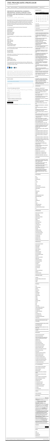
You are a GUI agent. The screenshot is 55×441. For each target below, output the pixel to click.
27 (40, 21)
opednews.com (37, 200)
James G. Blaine (29, 72)
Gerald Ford (40, 406)
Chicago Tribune (37, 215)
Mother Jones (37, 250)
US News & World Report (38, 270)
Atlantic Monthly (37, 245)
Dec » (38, 23)
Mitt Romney (37, 410)
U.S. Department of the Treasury (39, 384)
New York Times (37, 227)
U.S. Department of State (38, 383)
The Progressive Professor (21, 2)
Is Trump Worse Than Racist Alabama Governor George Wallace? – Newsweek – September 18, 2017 (41, 43)
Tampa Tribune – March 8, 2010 (39, 141)
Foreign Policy (37, 247)
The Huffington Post (38, 313)
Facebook (36, 277)
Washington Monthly (38, 272)
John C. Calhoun (16, 73)
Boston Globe (37, 214)
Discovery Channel (38, 185)
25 (36, 21)
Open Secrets (37, 351)
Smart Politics (37, 305)
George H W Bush (42, 405)
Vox (35, 208)
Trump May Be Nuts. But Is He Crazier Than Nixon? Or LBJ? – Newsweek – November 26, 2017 (41, 65)
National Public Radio (38, 196)
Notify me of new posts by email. (13, 100)
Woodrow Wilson (42, 422)
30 (45, 21)
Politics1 (36, 297)
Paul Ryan (41, 410)
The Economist (37, 262)
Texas (47, 418)
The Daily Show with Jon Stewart (39, 206)
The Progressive (37, 267)
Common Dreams (37, 287)
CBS (36, 183)
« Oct (36, 23)
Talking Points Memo (38, 204)
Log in (36, 431)
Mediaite (36, 192)
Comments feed (37, 434)
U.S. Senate (37, 387)
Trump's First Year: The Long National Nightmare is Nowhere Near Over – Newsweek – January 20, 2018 (42, 68)
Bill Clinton (41, 399)
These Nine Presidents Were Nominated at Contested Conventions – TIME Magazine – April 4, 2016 (41, 62)
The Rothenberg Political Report (39, 316)
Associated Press (37, 179)
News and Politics (10, 71)
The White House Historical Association (40, 359)
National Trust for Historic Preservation (40, 348)
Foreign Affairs (37, 246)
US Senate (45, 421)
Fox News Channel (43, 404)
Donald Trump (39, 403)
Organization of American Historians (40, 352)
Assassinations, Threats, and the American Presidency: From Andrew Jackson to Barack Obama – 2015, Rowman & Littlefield (41, 79)
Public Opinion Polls (42, 414)
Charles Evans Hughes (22, 71)
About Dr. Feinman (14, 7)
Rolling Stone (37, 258)
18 (36, 19)
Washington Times (38, 239)
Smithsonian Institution (38, 379)
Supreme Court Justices (10, 75)
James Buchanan (19, 72)
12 (38, 18)
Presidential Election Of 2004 (22, 74)
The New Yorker (37, 266)
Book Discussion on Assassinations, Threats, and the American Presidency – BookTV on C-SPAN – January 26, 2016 (41, 160)
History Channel (37, 188)
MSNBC (36, 193)
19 (38, 19)
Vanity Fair (36, 271)
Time (36, 268)
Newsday (36, 228)
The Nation (37, 263)
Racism (46, 414)
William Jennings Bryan (22, 75)
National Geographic (38, 251)
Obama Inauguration (38, 393)
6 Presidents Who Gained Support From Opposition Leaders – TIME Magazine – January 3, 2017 (42, 36)
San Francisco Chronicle (38, 231)
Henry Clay (10, 72)
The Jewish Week (37, 236)
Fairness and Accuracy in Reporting (40, 187)
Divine (44, 439)
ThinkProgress (37, 317)
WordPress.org (37, 435)
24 (47, 19)
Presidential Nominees (29, 74)
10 (47, 16)
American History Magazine (39, 243)
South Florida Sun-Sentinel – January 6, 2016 (41, 130)
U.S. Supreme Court (38, 388)
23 (45, 19)
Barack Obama (17, 71)
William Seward (28, 75)
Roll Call (36, 301)
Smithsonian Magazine (38, 259)
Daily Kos (36, 288)
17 (47, 18)
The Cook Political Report (38, 308)
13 (40, 18)
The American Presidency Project (40, 356)
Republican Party (40, 416)
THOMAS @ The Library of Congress (40, 360)
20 (40, 19)
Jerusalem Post (37, 220)
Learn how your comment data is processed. (24, 104)
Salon (36, 303)
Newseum (36, 375)
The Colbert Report (38, 205)
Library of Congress (38, 369)
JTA (35, 189)
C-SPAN (36, 181)
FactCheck (36, 291)
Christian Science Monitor (38, 216)
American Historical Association (39, 334)
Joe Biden (44, 407)
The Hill (36, 312)
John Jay (20, 73)
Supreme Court (37, 418)
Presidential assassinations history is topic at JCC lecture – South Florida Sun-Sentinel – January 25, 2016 (41, 126)
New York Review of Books (39, 254)
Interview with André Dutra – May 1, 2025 (41, 122)
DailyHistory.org (37, 339)
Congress (45, 399)
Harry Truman (44, 406)
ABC (36, 176)
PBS (36, 201)
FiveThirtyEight (37, 292)
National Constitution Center (39, 347)
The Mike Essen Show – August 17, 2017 (41, 147)
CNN (36, 184)
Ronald (16, 17)
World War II (45, 422)
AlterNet (36, 177)
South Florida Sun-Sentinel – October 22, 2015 (41, 138)
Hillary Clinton (15, 72)
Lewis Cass (11, 74)
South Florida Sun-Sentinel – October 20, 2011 (41, 136)
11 (36, 18)
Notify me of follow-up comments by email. (15, 98)
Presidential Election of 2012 (42, 411)
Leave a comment (21, 17)
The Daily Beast (37, 309)
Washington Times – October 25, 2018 (40, 153)
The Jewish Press (37, 235)
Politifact (36, 299)
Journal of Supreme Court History (40, 344)
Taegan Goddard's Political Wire (39, 307)
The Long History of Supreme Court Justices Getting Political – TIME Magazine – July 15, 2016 (41, 51)
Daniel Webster (28, 71)
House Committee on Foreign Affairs (40, 366)
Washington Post (37, 237)
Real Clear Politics (37, 300)
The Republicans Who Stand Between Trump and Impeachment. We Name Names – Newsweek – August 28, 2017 (41, 54)
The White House (37, 380)
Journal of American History (39, 343)
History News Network (38, 325)
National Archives (37, 370)
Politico (36, 296)
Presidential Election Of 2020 (40, 413)
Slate (36, 304)
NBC (36, 197)
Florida (40, 404)
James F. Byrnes (24, 72)
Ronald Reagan (41, 417)
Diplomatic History (38, 340)
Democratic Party (41, 401)
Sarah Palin (45, 417)
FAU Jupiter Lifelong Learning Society (40, 278)
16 (45, 18)
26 (38, 21)
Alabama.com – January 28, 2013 (40, 88)
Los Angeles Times (38, 224)
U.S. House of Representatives (39, 385)
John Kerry (23, 73)
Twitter (36, 281)
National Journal (37, 295)
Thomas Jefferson (16, 75)
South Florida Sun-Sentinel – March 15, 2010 (41, 133)
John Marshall (27, 73)
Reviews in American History (39, 355)
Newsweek (36, 255)
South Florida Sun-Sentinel (39, 232)
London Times (37, 223)
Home (9, 7)
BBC (36, 180)
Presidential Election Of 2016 (41, 412)
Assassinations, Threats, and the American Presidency (28, 7)
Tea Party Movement (43, 418)
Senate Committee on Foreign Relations (41, 376)
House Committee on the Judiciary (40, 367)
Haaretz (36, 219)
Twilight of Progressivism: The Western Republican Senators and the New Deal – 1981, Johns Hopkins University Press (42, 82)
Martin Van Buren (15, 74)
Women (39, 422)
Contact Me (41, 7)
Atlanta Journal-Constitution (39, 212)
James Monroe (12, 73)
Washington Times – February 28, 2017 (40, 152)
